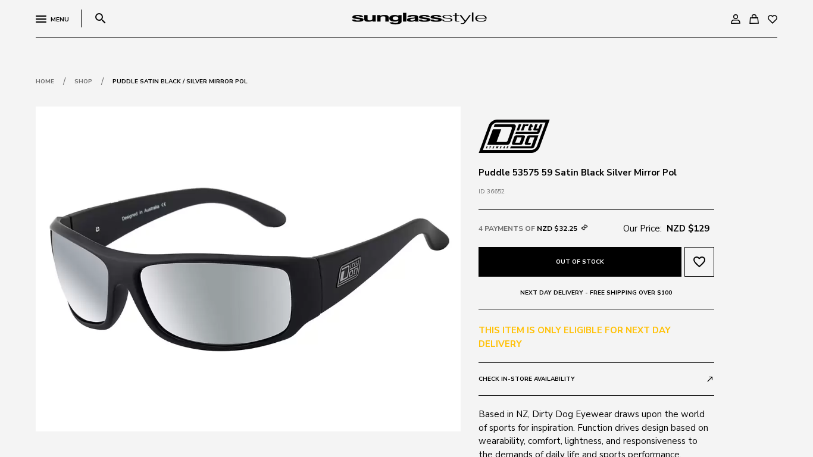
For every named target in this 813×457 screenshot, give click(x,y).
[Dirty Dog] (514, 135)
